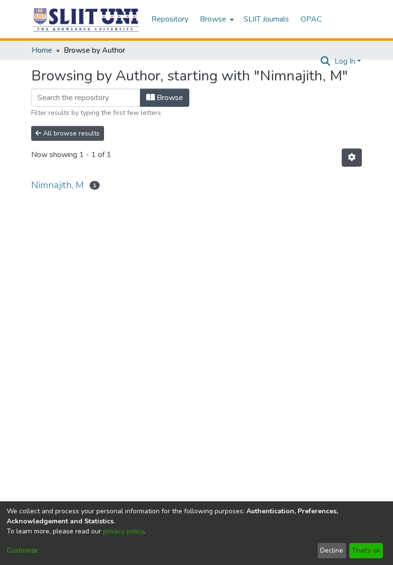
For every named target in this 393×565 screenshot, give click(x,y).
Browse (169, 97)
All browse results (70, 133)
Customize (22, 550)
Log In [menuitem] (345, 61)
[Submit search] (326, 61)
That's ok (366, 550)
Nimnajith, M (57, 185)
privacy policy (123, 531)
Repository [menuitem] (169, 19)
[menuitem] (216, 19)
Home (42, 50)
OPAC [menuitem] (311, 19)
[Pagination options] (352, 157)
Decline (331, 550)
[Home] (86, 19)
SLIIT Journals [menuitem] (266, 19)
